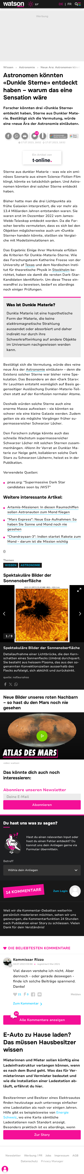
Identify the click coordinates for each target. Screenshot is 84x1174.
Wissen (8, 67)
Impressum (61, 1155)
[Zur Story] (42, 1085)
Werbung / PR (33, 1155)
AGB (75, 1155)
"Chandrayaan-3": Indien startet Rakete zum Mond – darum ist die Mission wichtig (44, 539)
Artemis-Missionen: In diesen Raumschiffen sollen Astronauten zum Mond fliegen (42, 509)
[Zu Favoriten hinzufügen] (43, 136)
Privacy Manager (52, 1161)
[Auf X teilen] (10, 684)
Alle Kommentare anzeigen (42, 1020)
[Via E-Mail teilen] (24, 136)
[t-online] (42, 160)
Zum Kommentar (26, 1003)
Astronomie (27, 67)
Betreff (8, 861)
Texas (30, 265)
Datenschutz (29, 1161)
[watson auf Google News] (74, 136)
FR (69, 4)
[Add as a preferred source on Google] (58, 136)
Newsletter (13, 1155)
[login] (5, 1169)
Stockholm (61, 270)
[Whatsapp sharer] (16, 684)
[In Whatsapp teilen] (16, 136)
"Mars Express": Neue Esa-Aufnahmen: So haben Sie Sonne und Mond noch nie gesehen (42, 524)
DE (61, 4)
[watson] (13, 4)
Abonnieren (42, 805)
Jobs (48, 1155)
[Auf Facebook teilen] (8, 136)
